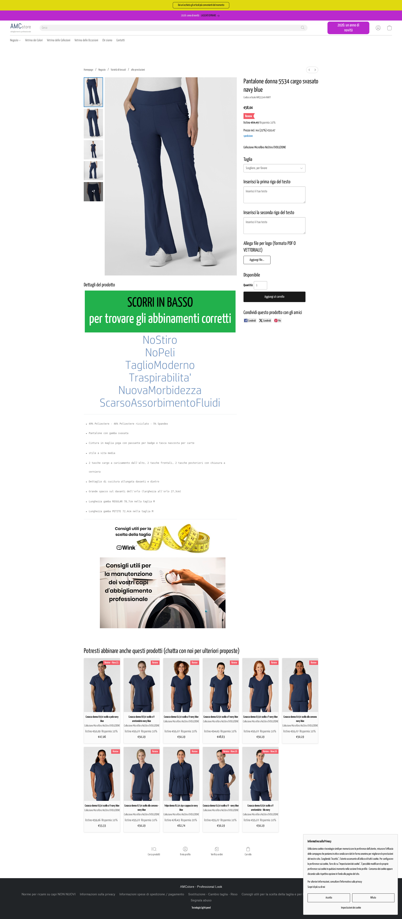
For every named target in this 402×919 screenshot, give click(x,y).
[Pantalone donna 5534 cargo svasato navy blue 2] (93, 149)
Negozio (14, 40)
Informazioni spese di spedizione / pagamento (151, 894)
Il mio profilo (185, 854)
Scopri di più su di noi (316, 887)
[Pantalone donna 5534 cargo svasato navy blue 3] (93, 170)
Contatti (120, 40)
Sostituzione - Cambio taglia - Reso (212, 894)
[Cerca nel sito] (303, 28)
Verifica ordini (217, 854)
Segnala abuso (201, 900)
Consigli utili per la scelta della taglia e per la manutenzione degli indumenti (295, 894)
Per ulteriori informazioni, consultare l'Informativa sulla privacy (335, 881)
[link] (211, 15)
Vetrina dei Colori (34, 40)
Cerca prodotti (154, 854)
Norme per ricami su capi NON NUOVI (49, 894)
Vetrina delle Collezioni (58, 40)
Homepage (88, 70)
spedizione (248, 136)
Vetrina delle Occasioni (86, 40)
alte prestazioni (138, 70)
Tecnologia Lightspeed (201, 907)
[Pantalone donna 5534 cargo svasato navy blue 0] (93, 92)
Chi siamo (107, 40)
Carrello (248, 854)
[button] (201, 5)
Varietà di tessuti (118, 70)
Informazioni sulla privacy (97, 894)
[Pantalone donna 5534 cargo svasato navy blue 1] (93, 123)
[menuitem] (309, 70)
